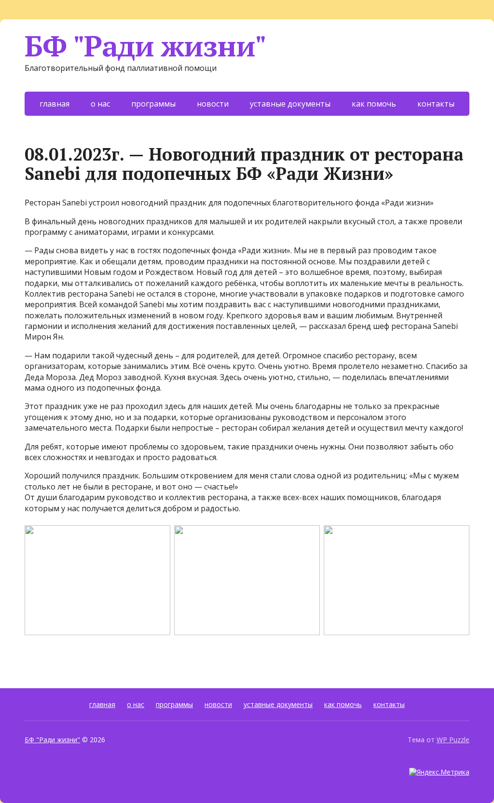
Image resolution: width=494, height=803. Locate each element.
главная (54, 103)
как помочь (374, 103)
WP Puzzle (453, 739)
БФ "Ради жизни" (145, 46)
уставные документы (290, 103)
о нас (100, 103)
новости (213, 103)
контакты (435, 103)
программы (153, 103)
